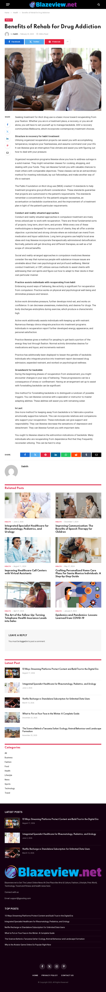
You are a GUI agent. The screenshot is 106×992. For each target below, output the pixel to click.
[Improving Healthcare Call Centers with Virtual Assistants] (28, 550)
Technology (10, 788)
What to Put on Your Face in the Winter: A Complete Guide (50, 714)
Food (7, 766)
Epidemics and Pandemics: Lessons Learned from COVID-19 (76, 616)
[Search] (98, 4)
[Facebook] (7, 124)
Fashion (8, 762)
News (7, 780)
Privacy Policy (50, 975)
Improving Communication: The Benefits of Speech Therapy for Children (74, 529)
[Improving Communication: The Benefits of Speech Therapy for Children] (78, 505)
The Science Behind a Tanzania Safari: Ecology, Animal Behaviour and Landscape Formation (61, 730)
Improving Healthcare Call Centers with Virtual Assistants (26, 572)
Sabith (15, 34)
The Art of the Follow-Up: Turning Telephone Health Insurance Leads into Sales (26, 618)
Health (9, 20)
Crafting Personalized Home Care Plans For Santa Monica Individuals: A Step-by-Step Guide (78, 573)
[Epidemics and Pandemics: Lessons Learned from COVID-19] (78, 595)
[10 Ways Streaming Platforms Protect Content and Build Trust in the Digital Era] (12, 673)
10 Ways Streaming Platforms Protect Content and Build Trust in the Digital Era (60, 669)
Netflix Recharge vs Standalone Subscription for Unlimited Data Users (56, 699)
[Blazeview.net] (53, 4)
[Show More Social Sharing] (67, 41)
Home (35, 975)
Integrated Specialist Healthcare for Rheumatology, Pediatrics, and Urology (27, 529)
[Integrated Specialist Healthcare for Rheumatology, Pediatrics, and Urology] (28, 505)
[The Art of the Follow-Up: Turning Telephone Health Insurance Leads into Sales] (28, 595)
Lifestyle (8, 775)
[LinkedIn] (7, 138)
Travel (7, 793)
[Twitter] (7, 131)
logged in (24, 641)
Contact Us (67, 975)
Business (9, 757)
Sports (7, 784)
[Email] (7, 152)
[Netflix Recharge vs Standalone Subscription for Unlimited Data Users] (12, 702)
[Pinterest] (7, 145)
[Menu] (8, 4)
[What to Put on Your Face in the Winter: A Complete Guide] (12, 717)
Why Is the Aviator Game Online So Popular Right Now (28, 945)
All (6, 753)
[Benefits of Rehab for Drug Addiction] (53, 79)
